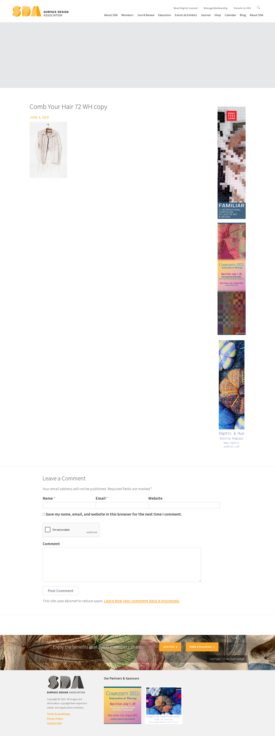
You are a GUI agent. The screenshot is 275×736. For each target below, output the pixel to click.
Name (48, 498)
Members (127, 15)
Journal (206, 15)
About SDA (111, 15)
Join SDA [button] (169, 646)
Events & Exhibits (186, 15)
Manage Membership (216, 8)
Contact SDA (54, 723)
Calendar (230, 15)
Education (164, 15)
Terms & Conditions (58, 713)
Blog (243, 15)
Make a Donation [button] (201, 646)
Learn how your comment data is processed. (142, 600)
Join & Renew (145, 15)
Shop (217, 15)
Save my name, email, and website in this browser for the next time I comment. (114, 514)
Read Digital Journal (186, 8)
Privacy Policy (55, 718)
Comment (51, 543)
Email (101, 498)
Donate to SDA (242, 8)
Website (155, 498)
